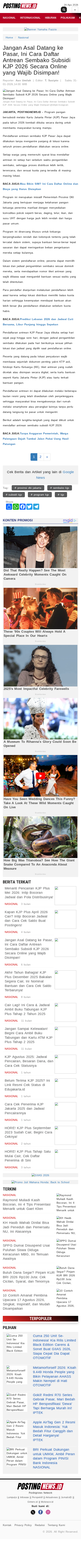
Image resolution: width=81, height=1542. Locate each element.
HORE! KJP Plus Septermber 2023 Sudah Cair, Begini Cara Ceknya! (28, 1132)
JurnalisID (66, 1497)
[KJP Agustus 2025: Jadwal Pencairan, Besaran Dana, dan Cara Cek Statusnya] (65, 1064)
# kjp (61, 494)
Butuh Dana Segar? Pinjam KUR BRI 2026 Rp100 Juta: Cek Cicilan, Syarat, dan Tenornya (29, 1277)
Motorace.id (47, 1502)
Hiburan (50, 17)
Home (9, 37)
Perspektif (37, 1497)
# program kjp (40, 494)
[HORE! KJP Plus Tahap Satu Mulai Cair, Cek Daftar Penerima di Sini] (65, 1158)
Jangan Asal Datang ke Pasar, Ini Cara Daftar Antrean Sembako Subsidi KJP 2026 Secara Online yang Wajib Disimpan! (29, 949)
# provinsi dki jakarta (28, 487)
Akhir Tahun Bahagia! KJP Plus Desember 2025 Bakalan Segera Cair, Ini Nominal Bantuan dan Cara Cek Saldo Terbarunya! (28, 981)
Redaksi (40, 1525)
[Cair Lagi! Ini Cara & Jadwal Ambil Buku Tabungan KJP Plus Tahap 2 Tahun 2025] (65, 1012)
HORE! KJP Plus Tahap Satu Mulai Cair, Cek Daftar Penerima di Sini (28, 1156)
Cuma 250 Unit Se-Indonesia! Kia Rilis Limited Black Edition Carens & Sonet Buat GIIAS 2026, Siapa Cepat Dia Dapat (54, 1344)
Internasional (30, 17)
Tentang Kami (56, 1525)
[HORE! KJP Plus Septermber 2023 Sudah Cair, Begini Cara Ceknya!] (65, 1135)
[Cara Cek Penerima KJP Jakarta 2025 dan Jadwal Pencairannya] (65, 1111)
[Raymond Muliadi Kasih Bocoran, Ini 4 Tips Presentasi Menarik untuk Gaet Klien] (67, 1202)
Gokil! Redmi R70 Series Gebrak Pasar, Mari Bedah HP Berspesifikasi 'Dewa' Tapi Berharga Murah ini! (54, 1401)
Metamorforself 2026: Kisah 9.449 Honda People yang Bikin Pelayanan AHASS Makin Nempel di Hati (54, 1374)
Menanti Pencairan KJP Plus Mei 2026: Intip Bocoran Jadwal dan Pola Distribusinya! (29, 892)
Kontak (7, 1525)
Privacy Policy (23, 1525)
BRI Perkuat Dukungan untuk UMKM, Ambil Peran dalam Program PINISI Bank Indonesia (54, 1456)
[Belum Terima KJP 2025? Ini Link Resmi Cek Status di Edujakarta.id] (65, 1087)
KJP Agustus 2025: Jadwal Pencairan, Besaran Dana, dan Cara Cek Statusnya (29, 1061)
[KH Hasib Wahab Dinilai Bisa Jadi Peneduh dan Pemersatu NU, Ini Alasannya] (67, 1225)
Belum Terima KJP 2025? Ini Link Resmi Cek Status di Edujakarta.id (27, 1085)
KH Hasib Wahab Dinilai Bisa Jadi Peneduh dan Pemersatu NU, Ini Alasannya (26, 1227)
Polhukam (68, 17)
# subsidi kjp (14, 494)
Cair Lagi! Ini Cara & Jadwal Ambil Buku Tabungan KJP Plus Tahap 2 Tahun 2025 (27, 1009)
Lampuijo (12, 1497)
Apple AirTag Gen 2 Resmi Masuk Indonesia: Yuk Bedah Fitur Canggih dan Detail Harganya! (54, 1428)
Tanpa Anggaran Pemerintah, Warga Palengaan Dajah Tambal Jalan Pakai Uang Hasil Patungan (36, 438)
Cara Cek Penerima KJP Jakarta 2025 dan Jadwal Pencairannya (24, 1108)
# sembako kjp (59, 487)
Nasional (9, 17)
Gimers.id (33, 1502)
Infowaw (24, 1497)
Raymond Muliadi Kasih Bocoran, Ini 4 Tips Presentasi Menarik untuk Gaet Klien (26, 1204)
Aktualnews (52, 1497)
